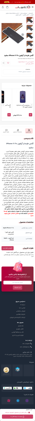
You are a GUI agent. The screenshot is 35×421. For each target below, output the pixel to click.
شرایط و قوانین (20, 314)
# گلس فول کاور (30, 64)
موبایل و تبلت (23, 13)
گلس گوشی (26, 15)
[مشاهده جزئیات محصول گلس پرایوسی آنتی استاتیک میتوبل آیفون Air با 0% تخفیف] (22, 111)
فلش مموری (19, 329)
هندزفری (20, 326)
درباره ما (22, 305)
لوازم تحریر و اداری (17, 335)
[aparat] (9, 400)
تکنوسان (31, 13)
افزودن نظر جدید (7, 248)
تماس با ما (22, 308)
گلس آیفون (18, 15)
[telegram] (18, 400)
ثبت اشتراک (17, 288)
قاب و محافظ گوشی (17, 332)
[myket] (27, 388)
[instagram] (27, 400)
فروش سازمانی (20, 311)
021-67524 (26, 344)
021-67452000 (25, 347)
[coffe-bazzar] (17, 388)
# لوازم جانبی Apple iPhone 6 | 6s (26, 62)
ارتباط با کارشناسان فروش (17, 317)
